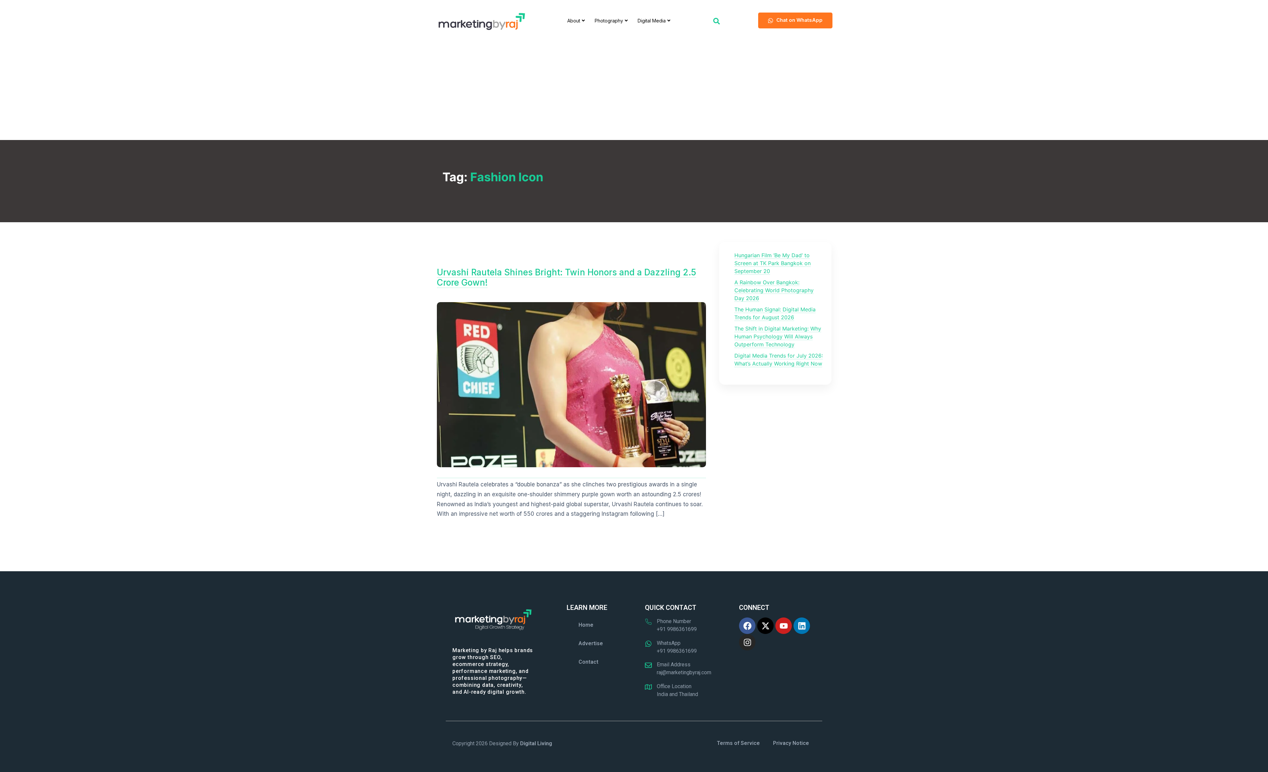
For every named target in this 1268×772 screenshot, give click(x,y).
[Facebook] (747, 625)
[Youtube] (783, 625)
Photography (609, 20)
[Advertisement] (634, 90)
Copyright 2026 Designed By (502, 743)
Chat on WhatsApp (799, 20)
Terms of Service (738, 743)
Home (586, 625)
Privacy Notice (791, 743)
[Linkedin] (801, 625)
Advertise (591, 643)
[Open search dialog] (716, 20)
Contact (588, 662)
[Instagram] (747, 642)
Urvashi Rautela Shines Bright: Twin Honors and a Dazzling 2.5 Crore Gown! (566, 277)
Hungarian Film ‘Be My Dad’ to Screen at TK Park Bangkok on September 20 (772, 263)
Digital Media (652, 20)
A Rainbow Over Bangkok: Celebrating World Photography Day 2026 (774, 290)
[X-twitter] (765, 625)
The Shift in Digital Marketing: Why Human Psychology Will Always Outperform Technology (777, 336)
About (573, 20)
